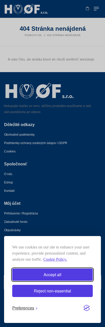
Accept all (52, 274)
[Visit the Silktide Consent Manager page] (87, 308)
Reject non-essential (52, 291)
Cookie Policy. (55, 259)
